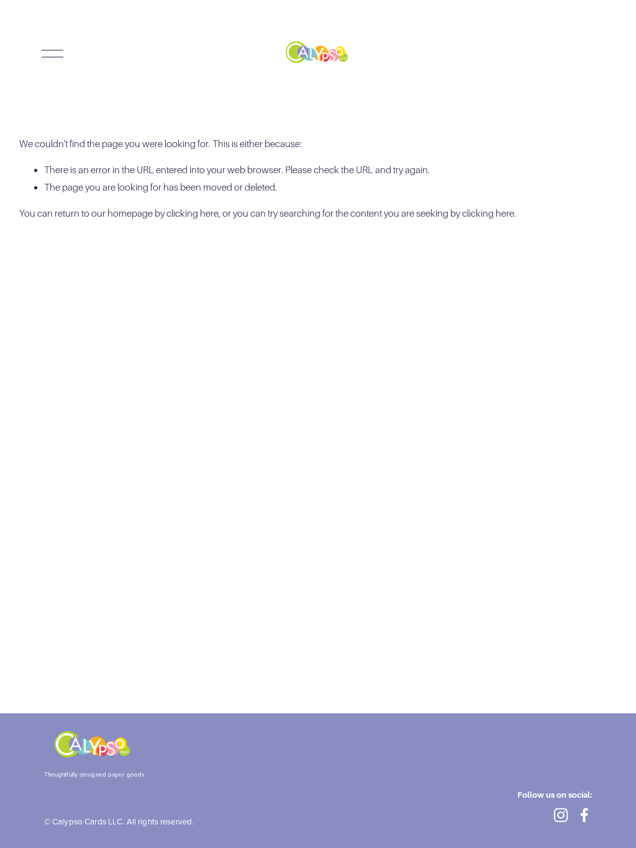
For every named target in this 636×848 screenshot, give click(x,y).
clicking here (192, 213)
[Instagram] (560, 815)
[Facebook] (584, 815)
